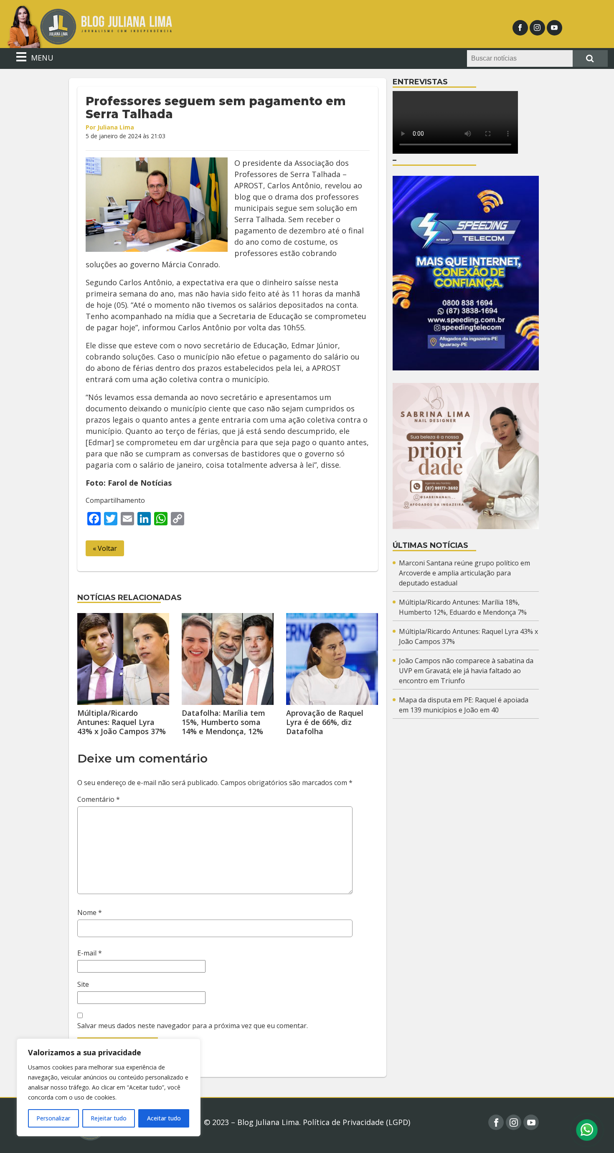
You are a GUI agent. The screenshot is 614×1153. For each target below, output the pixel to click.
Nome (89, 912)
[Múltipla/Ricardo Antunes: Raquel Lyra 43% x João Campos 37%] (123, 659)
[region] (108, 1087)
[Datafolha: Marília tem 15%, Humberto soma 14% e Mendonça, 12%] (228, 659)
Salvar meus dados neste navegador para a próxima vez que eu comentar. (192, 1025)
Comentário (98, 799)
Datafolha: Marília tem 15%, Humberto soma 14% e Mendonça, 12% (223, 722)
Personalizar (53, 1118)
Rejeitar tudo (109, 1118)
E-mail (89, 953)
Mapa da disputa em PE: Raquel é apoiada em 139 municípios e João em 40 (463, 705)
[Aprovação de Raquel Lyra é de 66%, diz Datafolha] (332, 659)
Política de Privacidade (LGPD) (356, 1122)
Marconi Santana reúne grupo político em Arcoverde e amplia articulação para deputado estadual (464, 573)
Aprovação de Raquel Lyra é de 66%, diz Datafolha (324, 722)
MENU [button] (41, 58)
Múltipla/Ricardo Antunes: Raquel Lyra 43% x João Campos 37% (121, 722)
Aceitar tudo (164, 1118)
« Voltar (105, 548)
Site (83, 984)
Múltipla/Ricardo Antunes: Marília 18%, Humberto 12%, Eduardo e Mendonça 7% (463, 607)
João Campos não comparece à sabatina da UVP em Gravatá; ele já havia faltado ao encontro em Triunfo (466, 670)
